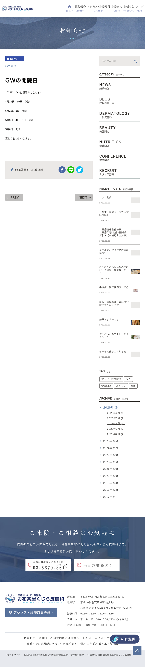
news (13, 59)
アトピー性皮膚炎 (111, 379)
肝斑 (133, 386)
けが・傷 (77, 643)
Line (70, 169)
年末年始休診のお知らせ (112, 351)
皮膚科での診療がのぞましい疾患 (47, 643)
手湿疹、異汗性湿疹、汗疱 (114, 287)
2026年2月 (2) (116, 434)
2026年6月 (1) (116, 412)
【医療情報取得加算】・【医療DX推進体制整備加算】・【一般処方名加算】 (114, 232)
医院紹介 (29, 638)
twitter (79, 169)
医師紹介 (44, 638)
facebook (62, 169)
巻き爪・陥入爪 (108, 643)
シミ (128, 379)
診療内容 (59, 638)
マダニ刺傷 (105, 197)
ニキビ (91, 643)
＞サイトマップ (12, 655)
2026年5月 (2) (116, 418)
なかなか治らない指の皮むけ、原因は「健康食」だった (114, 270)
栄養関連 (106, 386)
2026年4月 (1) (116, 423)
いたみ (87, 638)
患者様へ (73, 638)
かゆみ (99, 638)
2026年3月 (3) (116, 428)
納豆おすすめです (109, 319)
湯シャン (121, 386)
